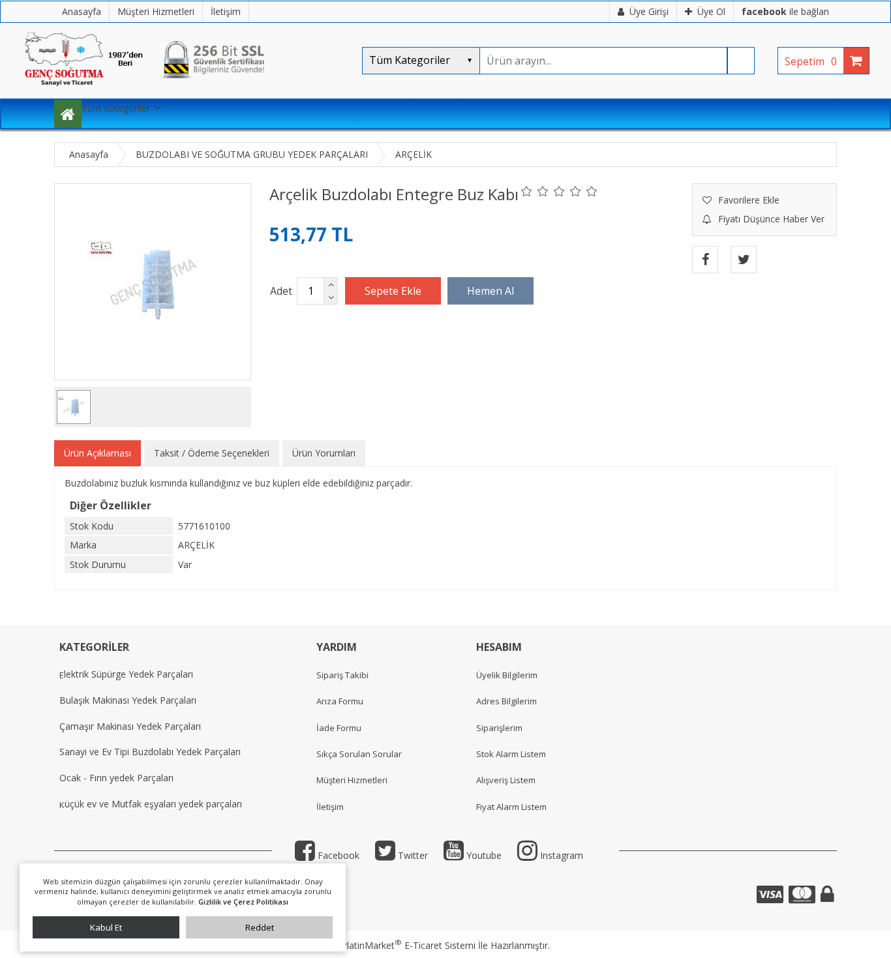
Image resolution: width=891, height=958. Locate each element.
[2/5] (535, 191)
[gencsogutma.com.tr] (185, 91)
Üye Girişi (649, 11)
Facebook (337, 855)
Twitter (411, 855)
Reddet (259, 927)
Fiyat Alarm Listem (511, 807)
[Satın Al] (490, 291)
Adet (281, 291)
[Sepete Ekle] (393, 291)
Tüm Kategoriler (116, 108)
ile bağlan (785, 11)
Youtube (483, 855)
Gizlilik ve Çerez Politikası (243, 901)
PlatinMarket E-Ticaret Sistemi (408, 945)
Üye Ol (711, 11)
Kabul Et (106, 927)
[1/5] (527, 191)
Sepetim (811, 61)
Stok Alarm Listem (511, 754)
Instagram (560, 855)
